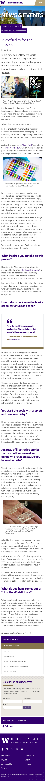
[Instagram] (6, 726)
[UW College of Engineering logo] (13, 2)
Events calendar (10, 671)
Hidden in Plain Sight (30, 270)
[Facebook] (3, 726)
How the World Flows (11, 148)
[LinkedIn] (8, 726)
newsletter (16, 666)
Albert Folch (27, 145)
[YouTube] (11, 726)
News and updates (11, 26)
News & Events (10, 639)
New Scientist (14, 339)
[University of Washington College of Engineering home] (22, 741)
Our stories (8, 651)
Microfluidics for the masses (13, 30)
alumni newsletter (15, 661)
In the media (9, 656)
